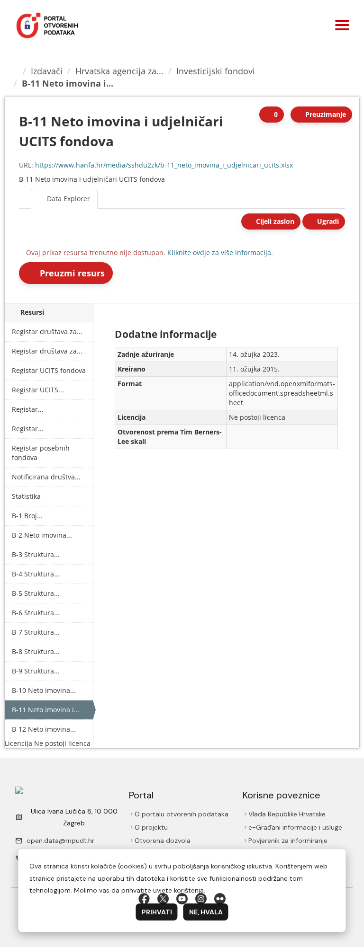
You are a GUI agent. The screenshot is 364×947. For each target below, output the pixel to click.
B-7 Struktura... (36, 632)
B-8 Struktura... (36, 651)
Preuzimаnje (324, 114)
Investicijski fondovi (217, 71)
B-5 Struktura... (36, 593)
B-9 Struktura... (36, 670)
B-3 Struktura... (36, 554)
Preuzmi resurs (72, 273)
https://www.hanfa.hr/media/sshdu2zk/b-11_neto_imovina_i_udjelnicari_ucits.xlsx (164, 164)
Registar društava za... (47, 331)
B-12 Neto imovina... (44, 729)
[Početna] (15, 71)
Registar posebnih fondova (41, 452)
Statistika (26, 496)
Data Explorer (68, 198)
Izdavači (48, 71)
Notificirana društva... (46, 476)
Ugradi (327, 221)
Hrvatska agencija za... (121, 71)
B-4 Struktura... (36, 573)
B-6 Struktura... (36, 612)
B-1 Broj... (27, 515)
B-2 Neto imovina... (42, 535)
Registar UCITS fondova (49, 370)
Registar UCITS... (38, 389)
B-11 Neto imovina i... (67, 83)
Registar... (28, 409)
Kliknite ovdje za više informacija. (220, 252)
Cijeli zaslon (272, 221)
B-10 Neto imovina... (44, 690)
